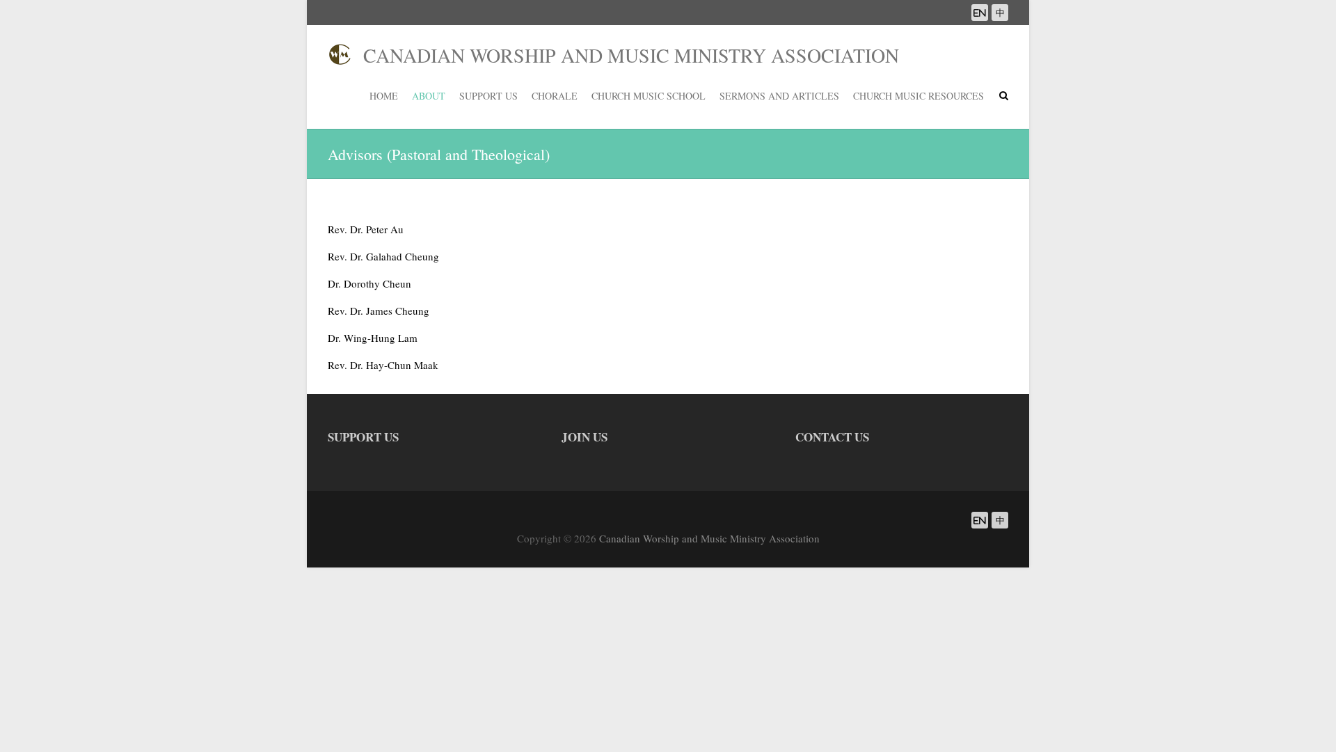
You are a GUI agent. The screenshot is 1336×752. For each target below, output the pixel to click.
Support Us (488, 95)
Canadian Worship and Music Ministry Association (625, 55)
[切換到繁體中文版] (1000, 12)
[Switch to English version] (979, 12)
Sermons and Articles (779, 95)
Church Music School (648, 95)
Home (383, 95)
